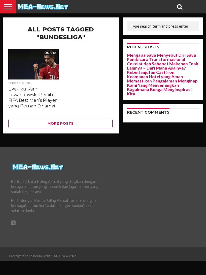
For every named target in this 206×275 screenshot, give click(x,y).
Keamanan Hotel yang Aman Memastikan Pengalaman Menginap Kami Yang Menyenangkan (162, 81)
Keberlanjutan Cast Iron (150, 72)
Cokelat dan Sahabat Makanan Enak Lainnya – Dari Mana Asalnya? (162, 65)
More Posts (60, 123)
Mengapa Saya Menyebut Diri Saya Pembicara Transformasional (161, 57)
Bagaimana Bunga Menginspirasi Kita (159, 91)
